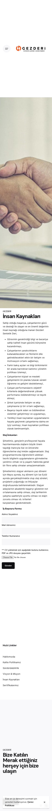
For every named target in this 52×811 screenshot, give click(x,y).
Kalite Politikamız (12, 662)
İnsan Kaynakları (11, 679)
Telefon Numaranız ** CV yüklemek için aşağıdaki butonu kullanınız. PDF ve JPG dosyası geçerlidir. (25, 551)
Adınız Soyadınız (10, 514)
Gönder (8, 565)
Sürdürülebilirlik (11, 668)
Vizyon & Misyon (11, 673)
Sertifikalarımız (11, 685)
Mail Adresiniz (9, 525)
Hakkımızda (9, 656)
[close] (44, 802)
